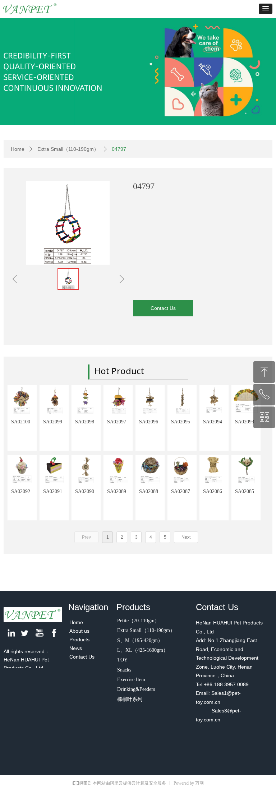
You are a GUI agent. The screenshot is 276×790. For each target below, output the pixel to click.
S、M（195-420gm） (140, 640)
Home (17, 149)
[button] (265, 9)
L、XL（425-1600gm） (142, 650)
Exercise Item (131, 679)
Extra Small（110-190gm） (68, 149)
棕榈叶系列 (129, 699)
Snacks (124, 670)
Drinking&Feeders (136, 689)
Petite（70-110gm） (138, 620)
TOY (122, 660)
